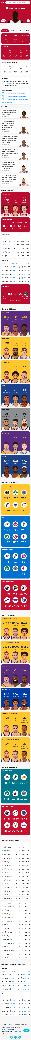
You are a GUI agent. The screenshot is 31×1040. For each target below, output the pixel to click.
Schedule (5, 260)
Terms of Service (6, 1029)
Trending (17, 1025)
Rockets (9, 921)
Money (11, 1025)
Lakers (9, 917)
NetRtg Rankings (7, 549)
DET (13, 989)
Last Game (5, 286)
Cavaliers (9, 858)
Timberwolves (11, 925)
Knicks (9, 854)
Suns (8, 928)
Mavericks (25, 297)
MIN (13, 982)
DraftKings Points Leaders (10, 642)
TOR (25, 267)
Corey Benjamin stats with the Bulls (15, 93)
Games (20, 30)
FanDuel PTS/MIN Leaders (10, 713)
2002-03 (5, 46)
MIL (25, 270)
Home (5, 1025)
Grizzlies (9, 950)
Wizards (9, 898)
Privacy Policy (16, 1031)
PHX (13, 974)
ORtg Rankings (6, 486)
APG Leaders (6, 362)
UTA (24, 985)
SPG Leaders (6, 386)
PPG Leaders (6, 312)
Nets (9, 252)
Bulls (3, 20)
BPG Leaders (6, 409)
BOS (25, 278)
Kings (8, 954)
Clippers (9, 936)
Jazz (8, 958)
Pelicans (9, 943)
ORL (25, 1011)
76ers (8, 869)
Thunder (9, 906)
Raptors (9, 862)
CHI (13, 267)
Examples (24, 1025)
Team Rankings (7, 219)
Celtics (9, 851)
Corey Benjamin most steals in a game (16, 99)
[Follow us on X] (19, 1037)
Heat (9, 241)
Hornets (9, 876)
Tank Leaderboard (8, 581)
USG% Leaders (6, 666)
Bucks (9, 245)
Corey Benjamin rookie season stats (15, 96)
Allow (26, 1030)
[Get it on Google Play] (15, 1037)
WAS (13, 274)
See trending (8, 102)
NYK (13, 281)
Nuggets (9, 914)
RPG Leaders (6, 338)
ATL (13, 1011)
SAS (24, 978)
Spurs (8, 910)
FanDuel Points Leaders (9, 619)
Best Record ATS (7, 771)
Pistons (9, 847)
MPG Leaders (6, 690)
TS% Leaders (6, 457)
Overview (5, 30)
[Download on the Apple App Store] (11, 1037)
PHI (13, 1004)
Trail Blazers (10, 932)
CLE (13, 985)
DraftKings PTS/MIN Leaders (11, 739)
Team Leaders (6, 194)
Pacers (10, 256)
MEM (24, 974)
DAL (24, 982)
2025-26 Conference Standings (12, 235)
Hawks (10, 83)
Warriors (9, 939)
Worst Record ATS (8, 806)
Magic (8, 873)
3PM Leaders (6, 433)
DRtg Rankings (6, 518)
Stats (13, 30)
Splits (27, 30)
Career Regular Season (9, 62)
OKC (24, 989)
